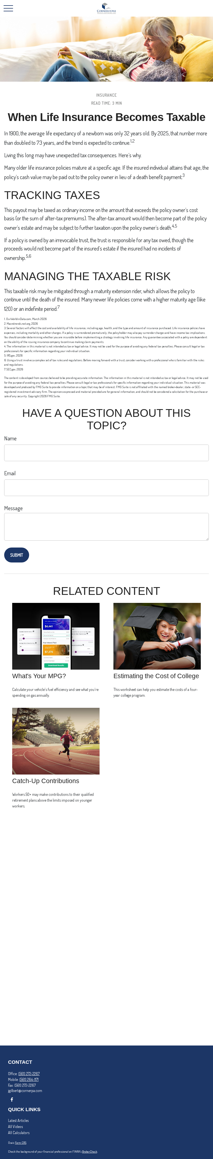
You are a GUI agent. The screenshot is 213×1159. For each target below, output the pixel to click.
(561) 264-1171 (29, 1079)
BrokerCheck (89, 1151)
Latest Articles (18, 1120)
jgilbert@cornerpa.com (25, 1090)
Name (10, 438)
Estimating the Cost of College (156, 676)
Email (10, 473)
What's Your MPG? (39, 676)
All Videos (15, 1126)
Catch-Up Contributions (45, 780)
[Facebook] (12, 1099)
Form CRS (20, 1143)
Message (13, 508)
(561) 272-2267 (29, 1073)
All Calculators (18, 1132)
